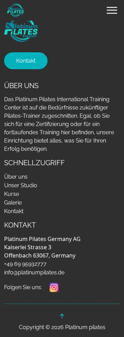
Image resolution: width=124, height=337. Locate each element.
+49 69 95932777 (25, 264)
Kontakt (25, 60)
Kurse (11, 194)
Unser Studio (20, 185)
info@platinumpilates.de (34, 272)
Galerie (13, 202)
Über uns (16, 176)
